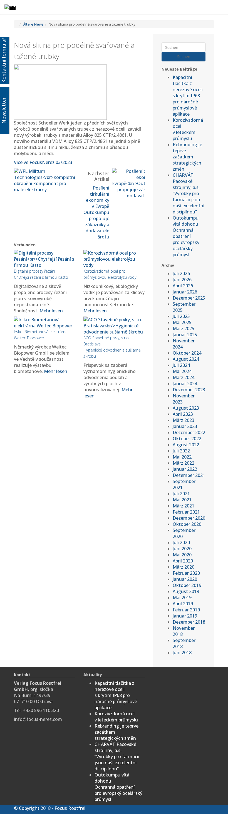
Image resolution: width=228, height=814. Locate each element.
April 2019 (183, 604)
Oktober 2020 (187, 524)
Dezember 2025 (189, 298)
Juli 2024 (181, 365)
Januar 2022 (185, 469)
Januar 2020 (185, 579)
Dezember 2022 (189, 432)
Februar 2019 (186, 610)
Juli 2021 (181, 494)
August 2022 (186, 445)
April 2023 (183, 414)
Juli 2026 (181, 273)
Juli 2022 (181, 451)
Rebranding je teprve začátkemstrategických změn (187, 156)
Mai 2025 (182, 322)
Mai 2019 (182, 597)
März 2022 (183, 463)
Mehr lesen (51, 311)
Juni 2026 (182, 280)
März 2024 (183, 377)
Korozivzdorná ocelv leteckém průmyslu (188, 129)
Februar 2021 (186, 512)
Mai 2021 (182, 500)
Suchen (183, 56)
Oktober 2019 (187, 585)
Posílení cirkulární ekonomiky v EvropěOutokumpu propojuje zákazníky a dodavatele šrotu (96, 212)
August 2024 (186, 359)
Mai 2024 (182, 371)
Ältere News (33, 24)
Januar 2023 (185, 426)
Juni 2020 (182, 549)
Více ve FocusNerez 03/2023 (43, 162)
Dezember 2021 (189, 475)
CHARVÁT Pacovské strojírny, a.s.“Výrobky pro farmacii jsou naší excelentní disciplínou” (188, 193)
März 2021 (183, 506)
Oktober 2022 (187, 438)
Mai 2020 (182, 555)
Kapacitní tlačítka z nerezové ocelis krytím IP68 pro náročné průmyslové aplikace (188, 95)
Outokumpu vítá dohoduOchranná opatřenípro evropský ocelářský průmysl (186, 236)
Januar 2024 (185, 383)
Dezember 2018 (189, 622)
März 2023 (183, 420)
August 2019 (186, 591)
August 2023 (186, 408)
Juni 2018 (182, 652)
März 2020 (183, 567)
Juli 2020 (181, 542)
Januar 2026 (185, 292)
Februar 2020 (186, 573)
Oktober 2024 (187, 353)
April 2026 (183, 286)
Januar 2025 (185, 335)
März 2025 (183, 328)
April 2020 (183, 561)
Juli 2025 (181, 316)
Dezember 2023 (189, 390)
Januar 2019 (185, 616)
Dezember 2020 (189, 518)
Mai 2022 (182, 457)
